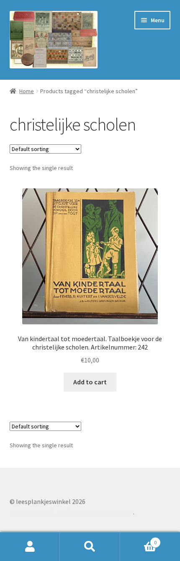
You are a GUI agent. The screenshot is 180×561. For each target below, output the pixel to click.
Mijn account (30, 546)
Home (26, 91)
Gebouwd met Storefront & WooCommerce (71, 512)
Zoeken (90, 546)
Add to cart (90, 382)
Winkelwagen (138, 539)
